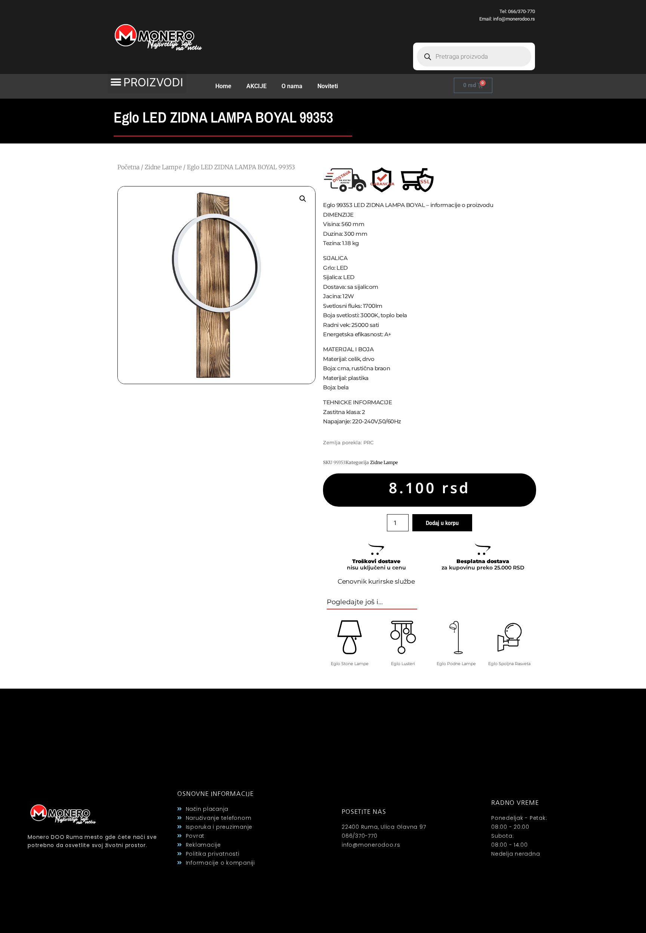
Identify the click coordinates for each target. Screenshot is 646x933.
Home (223, 86)
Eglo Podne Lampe (456, 663)
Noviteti (327, 86)
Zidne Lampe (163, 167)
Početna (128, 167)
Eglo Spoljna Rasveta (509, 663)
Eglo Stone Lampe (350, 663)
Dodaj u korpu (442, 523)
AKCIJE (256, 86)
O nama (292, 86)
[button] (147, 82)
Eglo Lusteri (403, 663)
